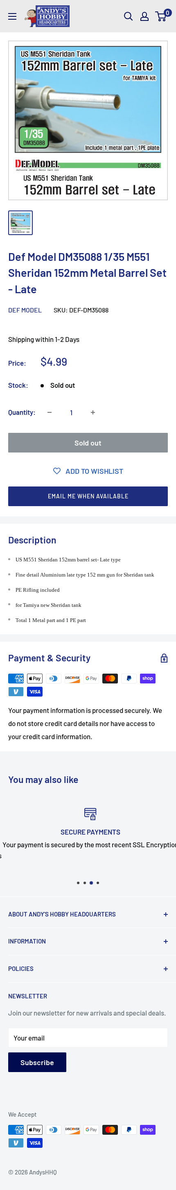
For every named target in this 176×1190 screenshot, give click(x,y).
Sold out (88, 442)
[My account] (144, 16)
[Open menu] (12, 16)
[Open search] (128, 16)
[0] (161, 16)
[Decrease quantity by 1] (49, 412)
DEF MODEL (25, 310)
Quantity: (22, 412)
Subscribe (37, 1062)
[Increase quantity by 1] (93, 412)
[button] (88, 496)
